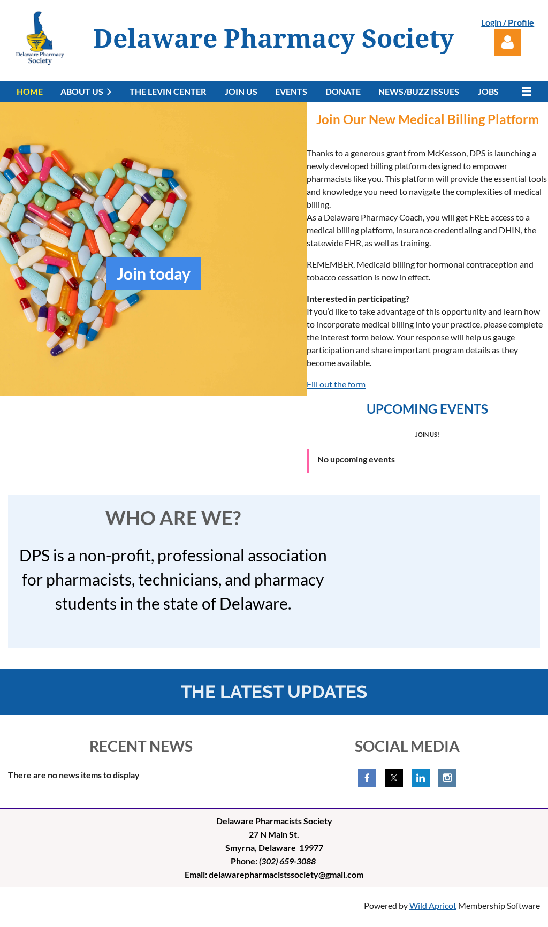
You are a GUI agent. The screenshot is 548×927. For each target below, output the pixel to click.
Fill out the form (336, 384)
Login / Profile (507, 22)
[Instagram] (447, 778)
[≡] (524, 91)
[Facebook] (367, 778)
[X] (394, 778)
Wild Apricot (432, 905)
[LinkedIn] (421, 778)
